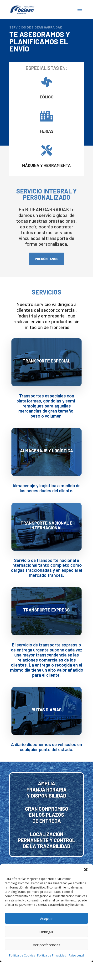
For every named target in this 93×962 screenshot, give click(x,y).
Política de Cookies (22, 955)
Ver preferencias (46, 944)
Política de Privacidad (51, 955)
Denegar (46, 931)
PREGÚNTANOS (46, 259)
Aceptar (46, 918)
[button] (85, 869)
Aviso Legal (76, 955)
